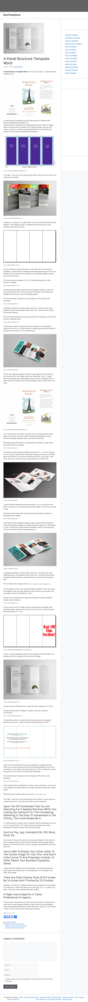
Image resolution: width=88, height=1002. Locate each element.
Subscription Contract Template (14, 927)
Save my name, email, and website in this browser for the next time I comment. (29, 980)
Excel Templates (70, 49)
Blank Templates (70, 46)
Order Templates (71, 64)
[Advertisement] (75, 124)
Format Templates (71, 55)
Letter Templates (71, 61)
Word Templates (70, 73)
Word (22, 924)
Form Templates (70, 52)
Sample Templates (10, 922)
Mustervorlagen (67, 999)
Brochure (8, 924)
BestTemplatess (12, 15)
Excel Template (79, 997)
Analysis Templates (71, 41)
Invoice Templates (71, 58)
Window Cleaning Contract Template (16, 925)
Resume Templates (71, 67)
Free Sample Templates (31, 997)
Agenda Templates (71, 35)
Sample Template (68, 997)
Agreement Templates (72, 38)
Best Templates (57, 997)
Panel (12, 924)
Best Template (41, 999)
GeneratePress (14, 999)
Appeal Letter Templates (73, 44)
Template (17, 924)
